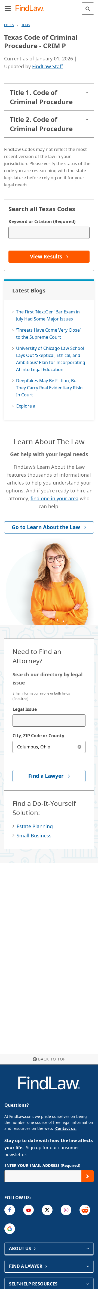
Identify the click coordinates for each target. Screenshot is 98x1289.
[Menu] (7, 8)
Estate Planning (35, 826)
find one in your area (54, 498)
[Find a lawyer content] (87, 1266)
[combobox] (49, 720)
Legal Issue (25, 709)
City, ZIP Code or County (38, 736)
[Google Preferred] (9, 1228)
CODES (9, 25)
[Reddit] (84, 1210)
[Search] (88, 8)
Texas (26, 25)
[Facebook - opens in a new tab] (9, 1210)
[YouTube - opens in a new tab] (28, 1210)
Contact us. (65, 1128)
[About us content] (87, 1248)
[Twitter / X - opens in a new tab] (47, 1210)
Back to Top (52, 1059)
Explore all (27, 406)
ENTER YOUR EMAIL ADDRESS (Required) (42, 1165)
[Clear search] (79, 747)
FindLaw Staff (47, 66)
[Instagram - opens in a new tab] (66, 1210)
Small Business (34, 835)
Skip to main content (49, 6)
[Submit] (87, 1176)
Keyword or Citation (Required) (41, 221)
